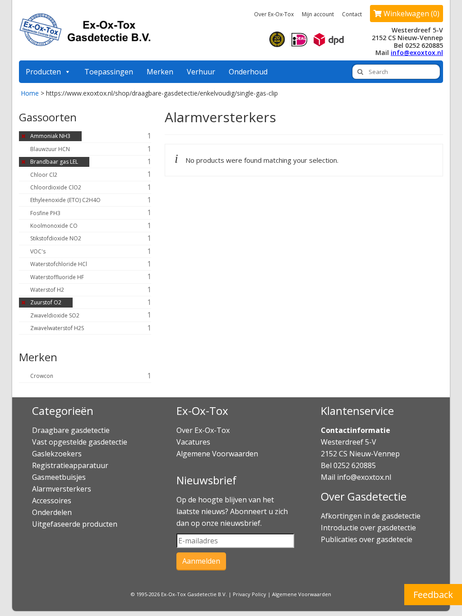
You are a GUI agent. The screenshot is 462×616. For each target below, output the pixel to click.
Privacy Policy (249, 594)
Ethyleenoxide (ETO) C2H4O (65, 200)
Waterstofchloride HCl (58, 264)
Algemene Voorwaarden (217, 454)
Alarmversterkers (61, 489)
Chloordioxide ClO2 (55, 187)
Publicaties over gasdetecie (366, 539)
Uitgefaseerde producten (74, 524)
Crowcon (41, 376)
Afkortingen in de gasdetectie (371, 516)
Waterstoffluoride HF (57, 277)
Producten (43, 72)
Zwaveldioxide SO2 (54, 315)
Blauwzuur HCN (50, 149)
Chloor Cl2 (43, 175)
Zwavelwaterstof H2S (57, 328)
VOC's (38, 251)
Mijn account (318, 14)
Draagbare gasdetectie (71, 430)
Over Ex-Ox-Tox (274, 14)
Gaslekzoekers (57, 454)
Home (30, 93)
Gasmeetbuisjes (59, 477)
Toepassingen (108, 72)
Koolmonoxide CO (54, 226)
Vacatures (193, 442)
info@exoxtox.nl (417, 52)
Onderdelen (52, 512)
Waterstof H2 (47, 290)
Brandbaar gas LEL (54, 161)
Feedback (433, 594)
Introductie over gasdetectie (368, 528)
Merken (160, 72)
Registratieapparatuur (70, 465)
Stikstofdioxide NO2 (55, 238)
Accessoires (51, 501)
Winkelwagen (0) (410, 13)
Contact (352, 14)
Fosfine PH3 (45, 213)
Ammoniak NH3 (50, 136)
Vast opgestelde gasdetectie (79, 442)
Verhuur (201, 72)
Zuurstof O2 (45, 302)
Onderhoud (248, 72)
